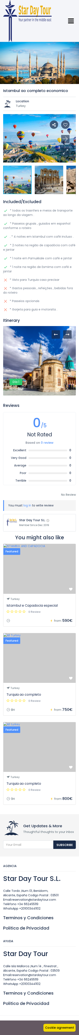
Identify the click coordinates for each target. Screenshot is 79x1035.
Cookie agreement (59, 1028)
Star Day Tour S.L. (32, 520)
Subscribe (64, 845)
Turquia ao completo (24, 694)
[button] (65, 152)
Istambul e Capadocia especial (32, 605)
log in (27, 505)
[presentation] (56, 334)
